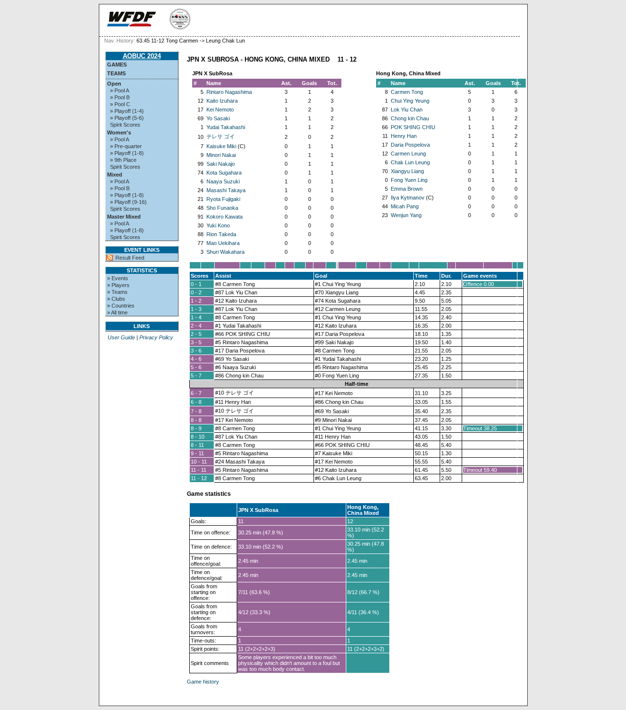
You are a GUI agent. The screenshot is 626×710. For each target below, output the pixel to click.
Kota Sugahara (224, 173)
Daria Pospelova (410, 145)
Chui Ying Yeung (410, 101)
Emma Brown (407, 189)
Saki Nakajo (220, 164)
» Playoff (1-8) (127, 153)
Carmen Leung (408, 153)
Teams (116, 73)
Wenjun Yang (406, 215)
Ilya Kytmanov (408, 197)
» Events (117, 278)
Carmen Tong (407, 92)
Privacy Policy (156, 337)
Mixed (114, 175)
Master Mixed (124, 217)
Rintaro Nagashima (229, 92)
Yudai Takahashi (225, 127)
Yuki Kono (218, 225)
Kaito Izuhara (222, 101)
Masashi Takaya (226, 190)
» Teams (117, 292)
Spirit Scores (125, 125)
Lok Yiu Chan (407, 109)
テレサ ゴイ (220, 136)
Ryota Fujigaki (223, 199)
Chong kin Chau (410, 118)
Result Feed (129, 258)
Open (114, 84)
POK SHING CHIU (413, 127)
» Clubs (116, 299)
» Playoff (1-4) (127, 111)
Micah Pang (405, 206)
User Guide (121, 337)
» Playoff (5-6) (127, 118)
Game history (203, 682)
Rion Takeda (221, 234)
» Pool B (120, 97)
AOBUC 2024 (142, 56)
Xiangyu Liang (407, 171)
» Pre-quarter (126, 146)
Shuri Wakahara (225, 252)
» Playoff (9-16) (128, 202)
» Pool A (119, 90)
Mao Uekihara (223, 243)
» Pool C (120, 104)
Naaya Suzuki (223, 181)
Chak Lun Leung (410, 162)
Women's (119, 132)
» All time (117, 312)
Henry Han (404, 136)
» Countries (120, 306)
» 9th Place (123, 160)
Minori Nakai (221, 155)
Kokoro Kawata (224, 217)
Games (117, 64)
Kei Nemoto (220, 109)
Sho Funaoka (222, 208)
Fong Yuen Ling (409, 180)
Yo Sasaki (218, 118)
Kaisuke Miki (221, 146)
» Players (118, 285)
